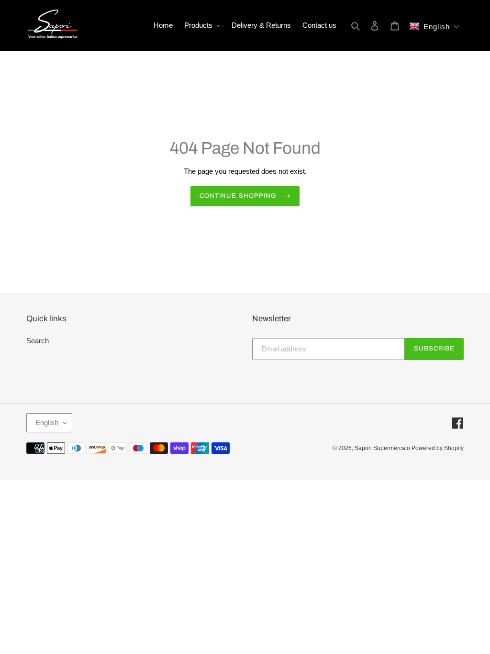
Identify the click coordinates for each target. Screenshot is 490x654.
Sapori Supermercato (383, 448)
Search (37, 341)
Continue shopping (238, 195)
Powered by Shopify (438, 448)
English (46, 422)
